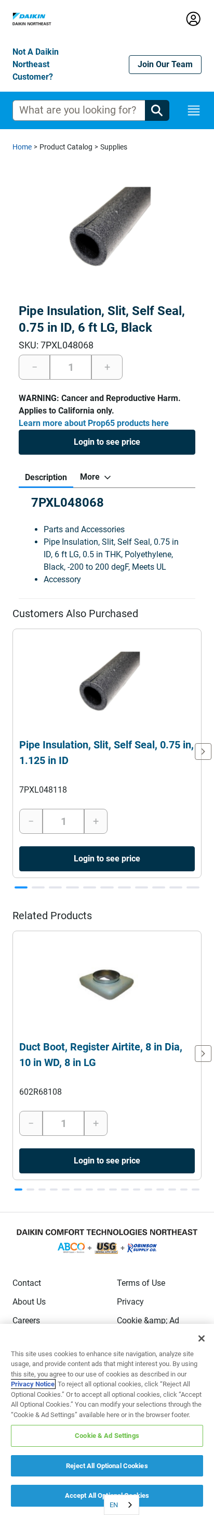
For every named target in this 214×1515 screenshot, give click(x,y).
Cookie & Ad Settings (107, 1435)
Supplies (113, 147)
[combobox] (121, 1505)
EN (114, 1505)
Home (22, 147)
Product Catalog (65, 147)
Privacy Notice (33, 1384)
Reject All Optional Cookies (107, 1466)
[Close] (201, 1338)
